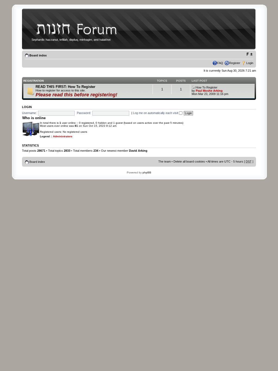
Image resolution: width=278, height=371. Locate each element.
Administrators (62, 136)
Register (234, 63)
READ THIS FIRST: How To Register (65, 87)
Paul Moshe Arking (209, 90)
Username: (29, 113)
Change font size (249, 54)
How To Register (206, 87)
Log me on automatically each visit (156, 113)
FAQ (220, 63)
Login (249, 63)
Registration (33, 80)
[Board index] (75, 36)
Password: (84, 113)
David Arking (138, 150)
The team (164, 161)
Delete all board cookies (189, 161)
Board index (38, 55)
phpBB (147, 172)
